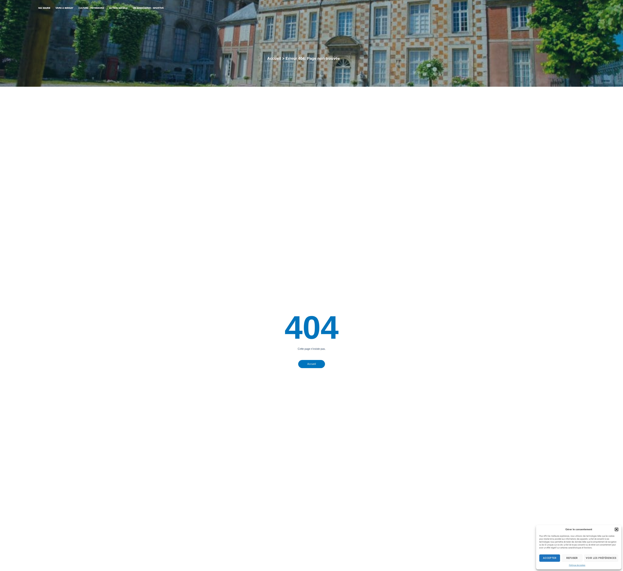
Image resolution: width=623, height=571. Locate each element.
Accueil (274, 58)
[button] (616, 529)
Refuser (572, 558)
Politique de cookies (577, 565)
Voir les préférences (601, 558)
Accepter (549, 558)
